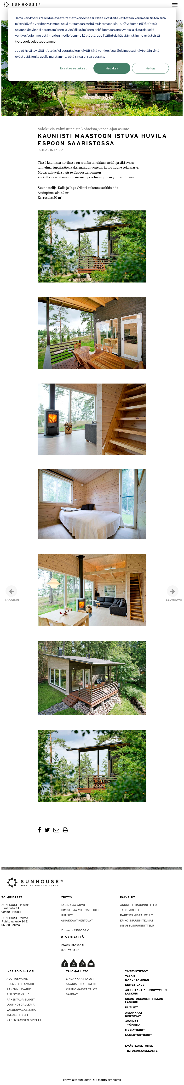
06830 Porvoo (10, 925)
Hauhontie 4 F (10, 908)
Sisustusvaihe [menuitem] (17, 994)
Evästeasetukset (73, 68)
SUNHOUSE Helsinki (15, 905)
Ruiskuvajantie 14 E (14, 921)
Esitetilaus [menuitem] (134, 985)
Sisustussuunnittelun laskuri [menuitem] (138, 1000)
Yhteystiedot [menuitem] (136, 971)
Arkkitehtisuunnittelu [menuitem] (138, 905)
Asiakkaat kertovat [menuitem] (77, 920)
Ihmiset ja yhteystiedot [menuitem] (80, 910)
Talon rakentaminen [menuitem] (137, 978)
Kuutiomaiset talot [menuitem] (81, 989)
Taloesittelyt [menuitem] (17, 1015)
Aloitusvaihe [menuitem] (17, 978)
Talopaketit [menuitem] (129, 910)
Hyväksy (112, 68)
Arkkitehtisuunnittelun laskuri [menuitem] (138, 992)
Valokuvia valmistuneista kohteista (67, 129)
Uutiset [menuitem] (67, 915)
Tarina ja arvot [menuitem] (74, 905)
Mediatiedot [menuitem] (135, 1030)
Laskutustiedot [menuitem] (138, 1035)
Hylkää (150, 68)
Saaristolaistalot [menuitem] (81, 984)
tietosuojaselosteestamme (35, 41)
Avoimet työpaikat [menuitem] (133, 1023)
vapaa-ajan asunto (113, 129)
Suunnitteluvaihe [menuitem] (20, 984)
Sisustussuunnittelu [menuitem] (137, 925)
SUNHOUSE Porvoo (14, 918)
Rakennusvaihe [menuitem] (18, 989)
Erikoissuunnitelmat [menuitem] (136, 920)
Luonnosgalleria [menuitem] (20, 1004)
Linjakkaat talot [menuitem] (80, 978)
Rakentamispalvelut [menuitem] (136, 915)
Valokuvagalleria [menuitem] (21, 1010)
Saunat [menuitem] (72, 994)
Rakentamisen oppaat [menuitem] (23, 1020)
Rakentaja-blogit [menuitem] (20, 999)
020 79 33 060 (71, 950)
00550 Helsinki (11, 912)
